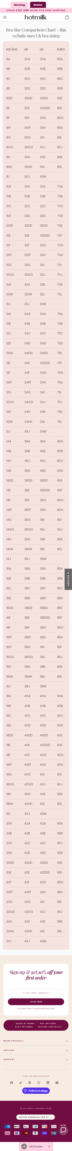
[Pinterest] (29, 1082)
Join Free (36, 1001)
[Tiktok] (20, 1082)
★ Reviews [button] (68, 579)
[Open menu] (8, 17)
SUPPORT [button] (9, 1059)
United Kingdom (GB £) (34, 1117)
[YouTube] (57, 1082)
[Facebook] (11, 1082)
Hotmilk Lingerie (34, 1108)
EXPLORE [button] (8, 1050)
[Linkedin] (47, 1082)
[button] (63, 1130)
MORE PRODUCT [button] (13, 1040)
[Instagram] (38, 1082)
